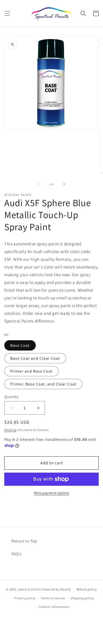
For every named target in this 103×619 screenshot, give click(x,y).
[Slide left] (39, 184)
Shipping (10, 430)
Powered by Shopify (56, 589)
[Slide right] (64, 184)
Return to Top (24, 541)
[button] (7, 13)
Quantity (11, 396)
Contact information (54, 607)
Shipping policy (82, 598)
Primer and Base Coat (31, 371)
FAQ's (16, 553)
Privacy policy (24, 598)
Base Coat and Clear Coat (35, 358)
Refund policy (87, 589)
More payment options (51, 493)
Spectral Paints (29, 589)
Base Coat (20, 345)
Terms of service (53, 598)
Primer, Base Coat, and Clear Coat (43, 384)
